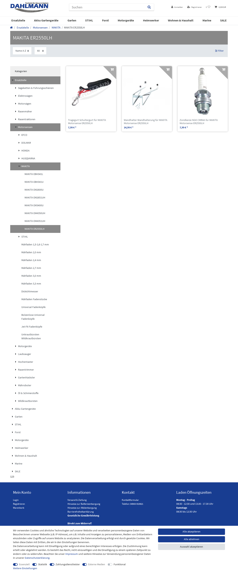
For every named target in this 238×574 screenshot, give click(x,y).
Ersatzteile (18, 20)
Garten (71, 20)
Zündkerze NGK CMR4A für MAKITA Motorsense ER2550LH (199, 121)
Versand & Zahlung (77, 500)
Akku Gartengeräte (46, 20)
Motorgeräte (126, 20)
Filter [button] (221, 50)
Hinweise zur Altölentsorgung (82, 507)
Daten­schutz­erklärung (37, 557)
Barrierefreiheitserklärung (80, 511)
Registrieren (19, 503)
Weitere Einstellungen (25, 568)
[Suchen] (149, 7)
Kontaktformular (130, 500)
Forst (105, 20)
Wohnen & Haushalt (180, 20)
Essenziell (24, 564)
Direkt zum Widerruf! (79, 523)
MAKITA (55, 27)
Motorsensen (40, 27)
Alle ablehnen (191, 539)
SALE (223, 20)
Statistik (42, 564)
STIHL (89, 20)
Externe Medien (96, 564)
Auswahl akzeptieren (191, 546)
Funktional (120, 564)
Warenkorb (18, 507)
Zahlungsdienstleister (68, 564)
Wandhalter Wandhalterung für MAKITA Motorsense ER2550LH (145, 121)
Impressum (71, 554)
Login (16, 500)
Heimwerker (151, 20)
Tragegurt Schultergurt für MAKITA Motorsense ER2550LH (87, 121)
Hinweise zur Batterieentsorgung (83, 503)
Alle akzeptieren (191, 531)
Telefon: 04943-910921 (132, 503)
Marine (206, 20)
